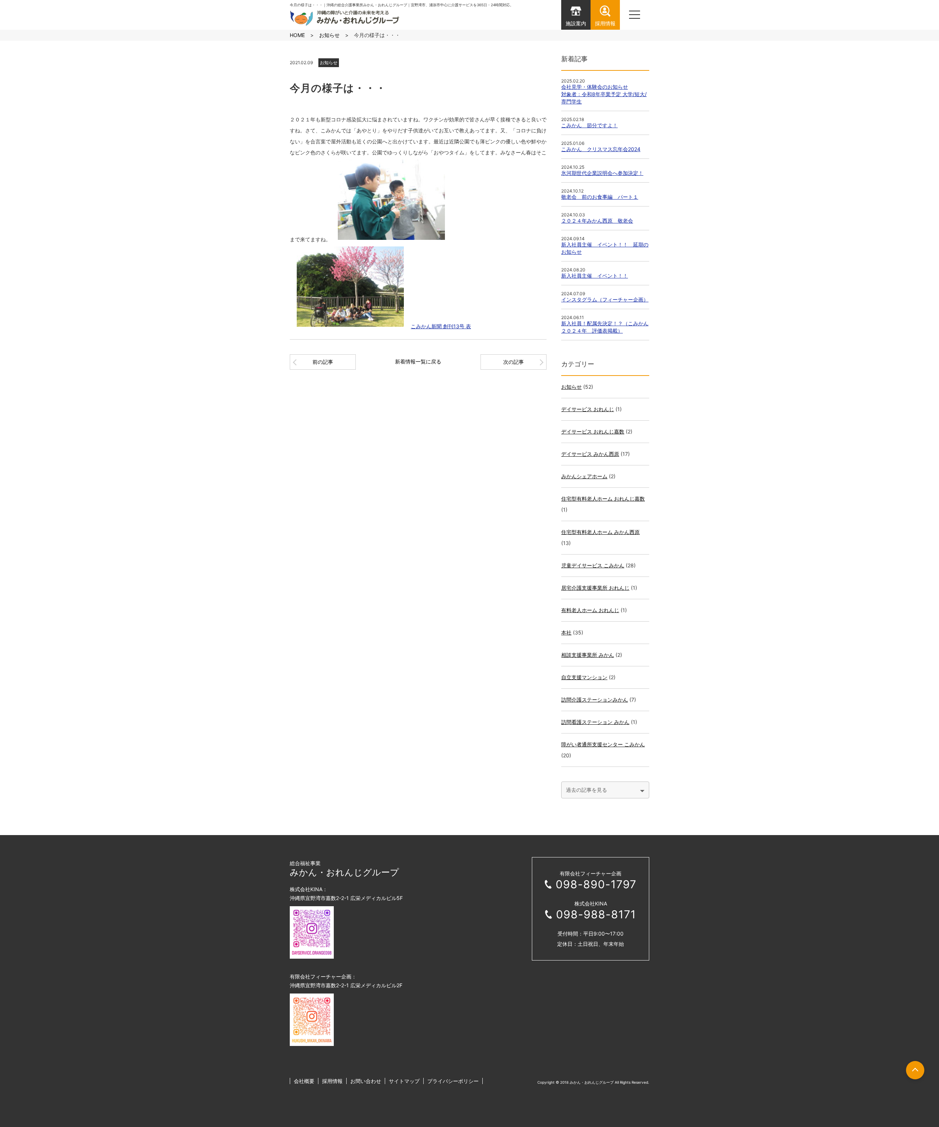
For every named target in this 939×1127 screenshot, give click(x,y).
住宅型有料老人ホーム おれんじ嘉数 (603, 498)
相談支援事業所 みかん (587, 655)
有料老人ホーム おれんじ (590, 610)
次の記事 (513, 362)
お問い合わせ (365, 1081)
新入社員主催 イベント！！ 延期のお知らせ (604, 248)
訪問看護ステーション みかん (595, 722)
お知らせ (328, 62)
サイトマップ (404, 1081)
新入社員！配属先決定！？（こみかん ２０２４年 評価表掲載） (604, 327)
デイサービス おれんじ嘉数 (592, 431)
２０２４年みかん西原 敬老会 (597, 220)
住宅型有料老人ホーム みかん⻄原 (600, 532)
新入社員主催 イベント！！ (594, 275)
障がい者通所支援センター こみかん (603, 744)
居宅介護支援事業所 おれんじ (595, 588)
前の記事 (323, 362)
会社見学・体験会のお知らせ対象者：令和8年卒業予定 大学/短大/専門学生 (604, 94)
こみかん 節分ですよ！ (589, 125)
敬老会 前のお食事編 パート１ (599, 197)
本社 (566, 632)
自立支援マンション (584, 677)
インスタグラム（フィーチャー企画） (604, 299)
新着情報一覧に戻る (418, 361)
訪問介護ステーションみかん (594, 699)
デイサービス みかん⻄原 (590, 454)
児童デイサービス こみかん (592, 565)
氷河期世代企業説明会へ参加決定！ (602, 173)
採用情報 (332, 1081)
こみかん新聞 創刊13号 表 (441, 326)
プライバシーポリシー (453, 1081)
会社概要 (304, 1081)
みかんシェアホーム (584, 476)
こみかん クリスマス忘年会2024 (600, 149)
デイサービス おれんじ (587, 409)
